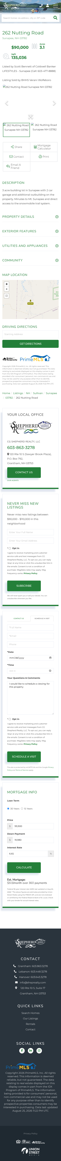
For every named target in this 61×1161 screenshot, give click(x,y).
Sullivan (38, 393)
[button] (55, 18)
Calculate (24, 867)
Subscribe (24, 585)
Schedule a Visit (42, 618)
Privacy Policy (30, 573)
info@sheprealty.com (33, 982)
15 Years (28, 808)
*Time (10, 665)
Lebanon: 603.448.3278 (33, 971)
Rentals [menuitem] (30, 1024)
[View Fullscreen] (6, 295)
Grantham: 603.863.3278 (33, 966)
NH (28, 393)
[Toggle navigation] (55, 6)
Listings (18, 393)
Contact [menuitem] (31, 1029)
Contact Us (24, 472)
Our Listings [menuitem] (30, 1018)
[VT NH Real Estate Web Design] (30, 1152)
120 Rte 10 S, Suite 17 (33, 991)
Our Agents (13, 480)
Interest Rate (14, 847)
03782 (9, 397)
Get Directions (30, 343)
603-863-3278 (21, 447)
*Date (10, 652)
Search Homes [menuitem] (30, 1013)
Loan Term (13, 800)
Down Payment (16, 833)
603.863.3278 (41, 5)
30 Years (14, 808)
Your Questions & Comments (23, 678)
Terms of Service (22, 770)
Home (6, 393)
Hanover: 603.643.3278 (32, 977)
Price (10, 820)
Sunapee (51, 393)
